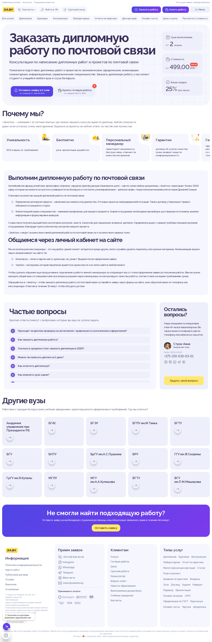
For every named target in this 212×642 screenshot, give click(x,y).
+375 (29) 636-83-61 (179, 356)
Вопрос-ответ (118, 581)
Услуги (114, 556)
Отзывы (9, 579)
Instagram (68, 562)
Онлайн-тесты (150, 18)
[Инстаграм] (166, 362)
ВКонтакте (69, 577)
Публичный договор (11, 2)
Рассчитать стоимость (195, 18)
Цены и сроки (170, 18)
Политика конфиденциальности (23, 565)
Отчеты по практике (106, 18)
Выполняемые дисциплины (126, 590)
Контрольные (60, 18)
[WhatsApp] (175, 362)
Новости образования (123, 586)
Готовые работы (120, 561)
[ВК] (184, 362)
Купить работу (177, 9)
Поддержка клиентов (44, 2)
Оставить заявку (106, 527)
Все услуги (8, 18)
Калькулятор (118, 576)
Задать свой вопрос (184, 380)
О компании (12, 589)
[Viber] (170, 362)
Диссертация (129, 18)
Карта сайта (12, 569)
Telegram (68, 572)
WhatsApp (68, 567)
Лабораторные (81, 18)
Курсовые (42, 18)
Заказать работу (148, 9)
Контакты (27, 2)
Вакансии (10, 584)
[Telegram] (179, 362)
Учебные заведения (122, 595)
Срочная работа (120, 571)
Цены (114, 566)
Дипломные (25, 18)
